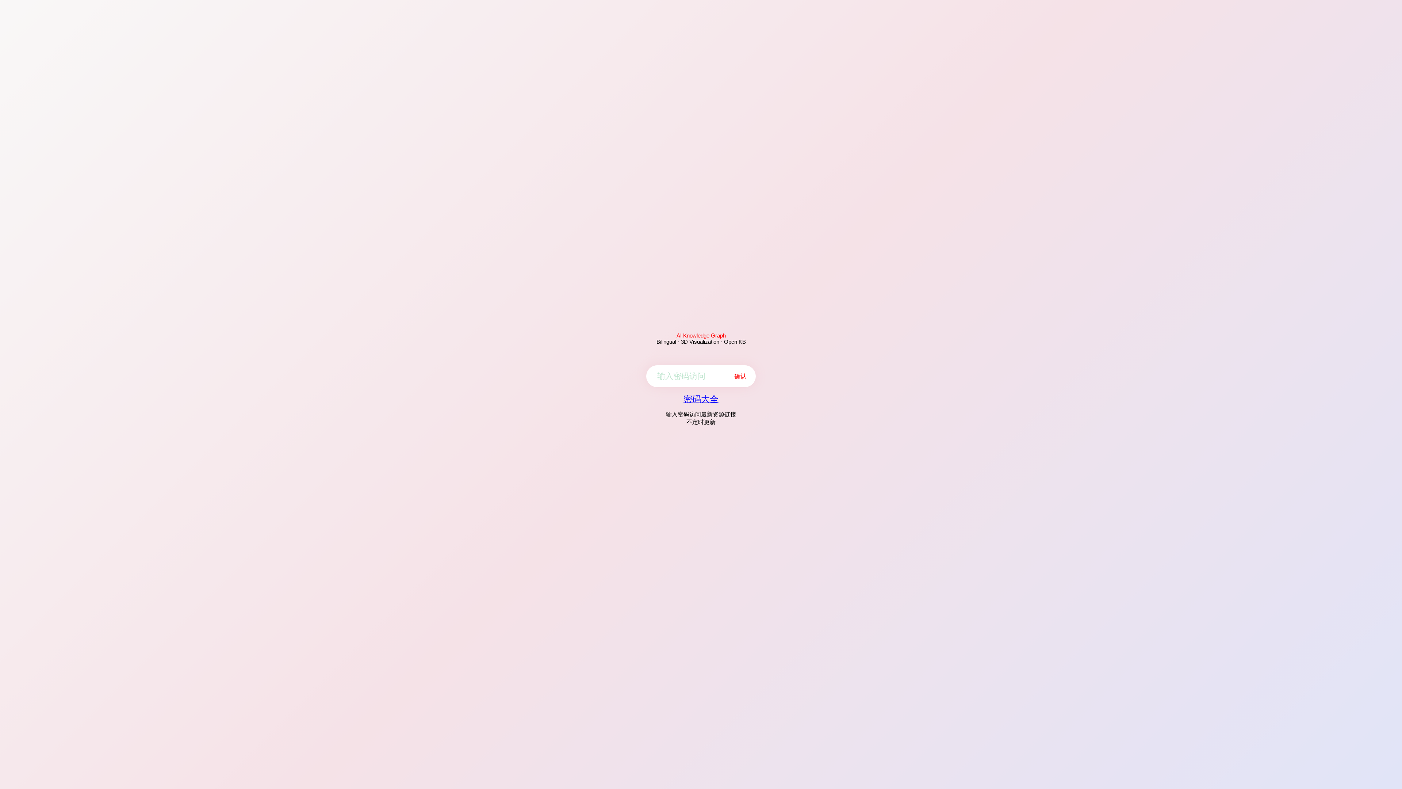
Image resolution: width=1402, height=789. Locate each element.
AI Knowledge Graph (701, 335)
